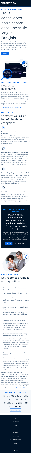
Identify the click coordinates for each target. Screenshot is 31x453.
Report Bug (16, 436)
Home (15, 418)
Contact (16, 425)
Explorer (5, 53)
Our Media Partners (15, 439)
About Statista (15, 421)
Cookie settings (15, 450)
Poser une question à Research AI (12, 107)
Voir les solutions (20, 243)
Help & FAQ (15, 432)
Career (15, 429)
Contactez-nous (15, 410)
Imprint (15, 447)
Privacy (15, 443)
